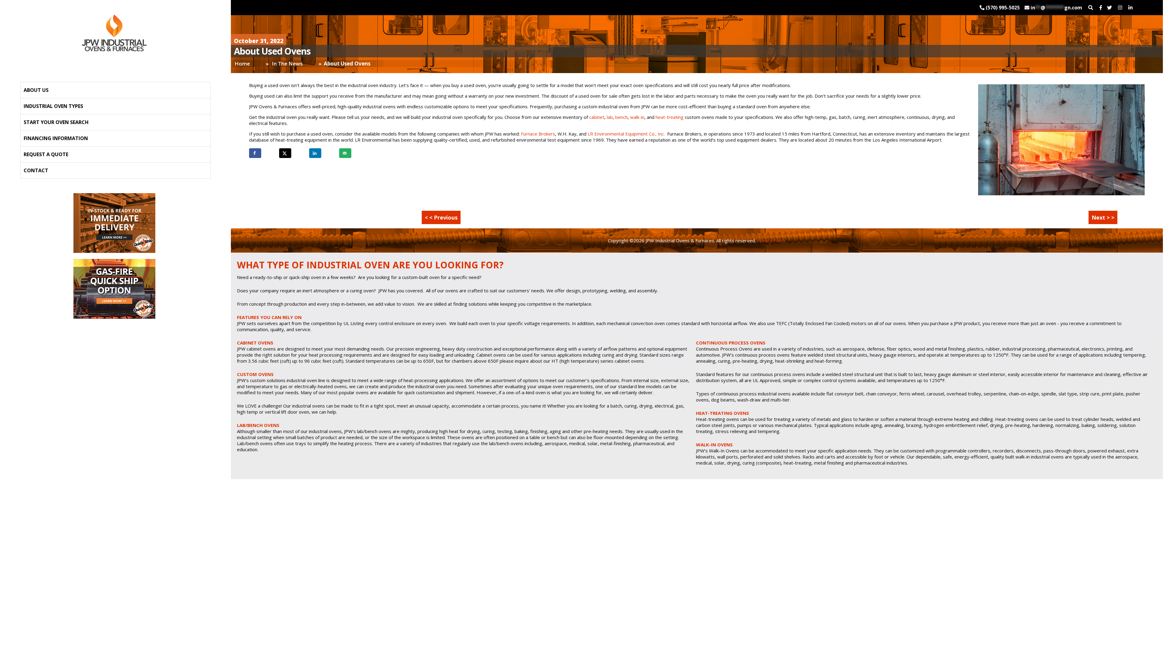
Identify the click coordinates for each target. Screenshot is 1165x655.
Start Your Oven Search (56, 122)
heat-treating (670, 117)
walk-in (637, 117)
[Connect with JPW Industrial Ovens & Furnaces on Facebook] (1100, 7)
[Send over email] (345, 153)
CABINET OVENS (255, 343)
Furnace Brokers (538, 134)
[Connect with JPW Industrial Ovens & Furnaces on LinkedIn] (1130, 7)
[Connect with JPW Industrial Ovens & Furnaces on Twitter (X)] (1109, 7)
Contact (36, 170)
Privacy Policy (770, 240)
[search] (1090, 7)
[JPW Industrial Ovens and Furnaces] (114, 33)
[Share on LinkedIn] (315, 153)
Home (242, 63)
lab (610, 117)
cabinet (596, 117)
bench (621, 117)
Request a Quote (46, 154)
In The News (287, 63)
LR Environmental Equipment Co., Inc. (626, 134)
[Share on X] (285, 153)
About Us (36, 90)
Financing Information (56, 138)
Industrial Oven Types (53, 106)
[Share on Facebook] (255, 153)
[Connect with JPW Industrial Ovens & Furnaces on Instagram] (1120, 7)
